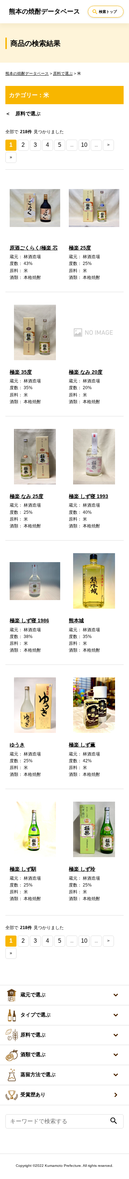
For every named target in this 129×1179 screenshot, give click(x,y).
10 (84, 145)
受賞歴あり (33, 1095)
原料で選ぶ (63, 73)
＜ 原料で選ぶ (22, 113)
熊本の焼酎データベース (27, 73)
